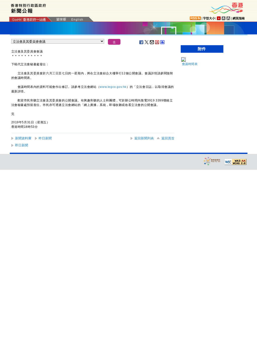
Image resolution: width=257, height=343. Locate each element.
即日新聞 (21, 145)
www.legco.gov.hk (113, 87)
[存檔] (157, 42)
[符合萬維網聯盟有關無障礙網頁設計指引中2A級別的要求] (235, 162)
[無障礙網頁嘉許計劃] (212, 160)
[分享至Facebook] (141, 42)
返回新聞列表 (144, 138)
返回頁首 (167, 138)
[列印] (162, 42)
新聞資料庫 (23, 138)
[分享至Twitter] (147, 42)
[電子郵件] (152, 42)
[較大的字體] (224, 18)
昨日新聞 (45, 138)
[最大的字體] (228, 18)
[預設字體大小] (219, 18)
